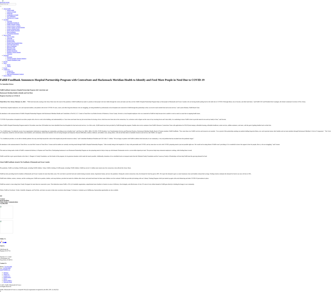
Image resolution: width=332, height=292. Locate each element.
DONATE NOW (4, 2)
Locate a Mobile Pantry (13, 29)
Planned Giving (11, 49)
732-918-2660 (7, 268)
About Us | (6, 274)
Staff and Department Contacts (15, 74)
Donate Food (10, 40)
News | (5, 279)
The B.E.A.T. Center (12, 18)
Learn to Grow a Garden (13, 26)
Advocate (9, 38)
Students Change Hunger (14, 52)
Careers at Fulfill (11, 12)
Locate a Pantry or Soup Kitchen (16, 27)
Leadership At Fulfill (12, 15)
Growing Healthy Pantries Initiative (16, 58)
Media (8, 65)
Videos (9, 66)
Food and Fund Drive (13, 44)
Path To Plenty (7, 75)
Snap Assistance (11, 32)
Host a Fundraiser (12, 46)
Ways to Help (7, 35)
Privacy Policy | (7, 280)
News (5, 63)
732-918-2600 (8, 266)
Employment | (7, 277)
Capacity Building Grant (13, 60)
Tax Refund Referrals (13, 33)
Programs (6, 55)
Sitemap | (5, 272)
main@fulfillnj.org (5, 269)
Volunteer (9, 54)
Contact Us (6, 69)
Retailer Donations (12, 51)
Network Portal (7, 282)
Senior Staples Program (13, 30)
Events (5, 68)
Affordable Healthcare (13, 23)
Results (5, 61)
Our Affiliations (11, 16)
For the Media (11, 72)
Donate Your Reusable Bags (14, 43)
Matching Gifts (11, 47)
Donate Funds (11, 41)
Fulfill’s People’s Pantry (13, 24)
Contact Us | (6, 276)
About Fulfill (7, 9)
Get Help (5, 19)
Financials (9, 13)
